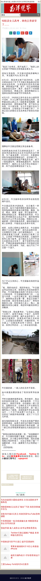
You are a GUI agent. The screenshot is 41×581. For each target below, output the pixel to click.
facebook (5, 484)
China (24, 28)
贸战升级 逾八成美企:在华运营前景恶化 (19, 528)
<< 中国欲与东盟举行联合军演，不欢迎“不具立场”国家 (13, 477)
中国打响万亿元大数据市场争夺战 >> (27, 477)
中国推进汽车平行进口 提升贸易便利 (17, 541)
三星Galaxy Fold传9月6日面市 (15, 564)
